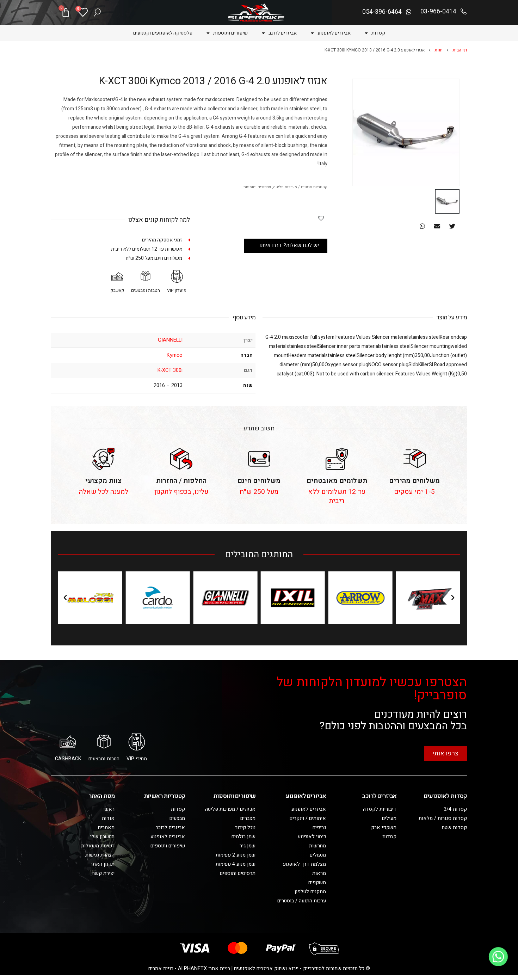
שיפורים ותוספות (230, 33)
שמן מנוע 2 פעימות (235, 855)
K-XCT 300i (170, 370)
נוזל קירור (245, 827)
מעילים (389, 818)
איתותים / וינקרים (308, 818)
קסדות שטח (454, 827)
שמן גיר (247, 846)
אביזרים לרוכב (283, 33)
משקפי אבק (383, 827)
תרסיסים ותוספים (237, 873)
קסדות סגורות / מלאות (443, 818)
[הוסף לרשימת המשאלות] (321, 217)
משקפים (317, 882)
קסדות (378, 33)
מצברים (247, 818)
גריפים (319, 827)
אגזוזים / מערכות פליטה (292, 187)
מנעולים (318, 855)
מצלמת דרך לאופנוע (304, 864)
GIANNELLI (170, 340)
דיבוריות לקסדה (379, 809)
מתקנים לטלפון (310, 891)
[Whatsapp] (498, 956)
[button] (452, 226)
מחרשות (317, 846)
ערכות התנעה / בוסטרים (301, 901)
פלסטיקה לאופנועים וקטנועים (162, 33)
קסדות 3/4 (455, 809)
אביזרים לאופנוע (334, 33)
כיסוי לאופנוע (312, 836)
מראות (319, 873)
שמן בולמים (243, 836)
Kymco (175, 355)
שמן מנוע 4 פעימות (235, 864)
